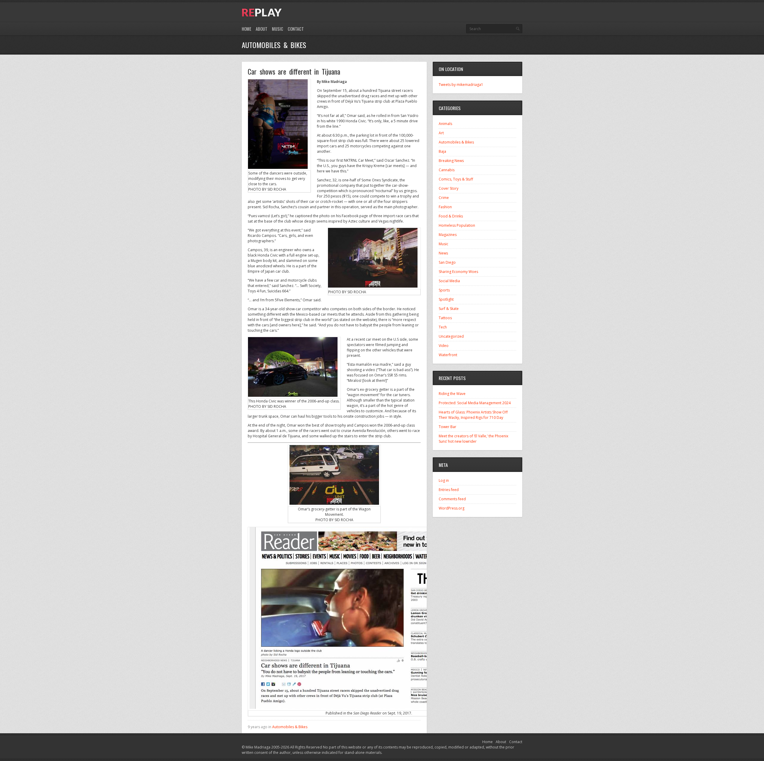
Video (444, 345)
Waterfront (448, 354)
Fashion (445, 206)
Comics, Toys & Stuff (456, 179)
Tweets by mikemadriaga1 (461, 84)
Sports (444, 290)
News (443, 253)
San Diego (447, 262)
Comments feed (452, 498)
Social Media (449, 280)
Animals (445, 123)
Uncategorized (451, 336)
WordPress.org (451, 508)
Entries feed (449, 489)
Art (441, 132)
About (261, 29)
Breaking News (451, 160)
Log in (444, 480)
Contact (296, 29)
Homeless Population (457, 225)
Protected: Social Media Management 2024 (475, 402)
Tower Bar (447, 426)
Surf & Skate (449, 308)
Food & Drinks (451, 216)
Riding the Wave (452, 393)
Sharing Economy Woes (458, 271)
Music (277, 29)
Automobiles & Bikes (289, 726)
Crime (444, 197)
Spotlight (446, 299)
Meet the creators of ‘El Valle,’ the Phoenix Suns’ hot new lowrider (473, 438)
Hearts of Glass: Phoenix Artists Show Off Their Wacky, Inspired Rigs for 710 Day (473, 415)
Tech (443, 327)
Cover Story (448, 188)
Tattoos (445, 317)
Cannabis (447, 169)
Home (246, 29)
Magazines (448, 234)
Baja (442, 151)
